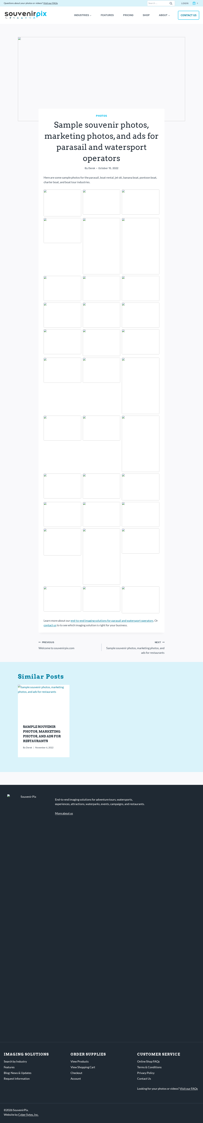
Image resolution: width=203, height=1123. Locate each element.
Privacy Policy (145, 1073)
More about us (64, 813)
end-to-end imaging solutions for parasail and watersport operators (112, 620)
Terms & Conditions (149, 1067)
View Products (80, 1061)
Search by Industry (15, 1061)
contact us (50, 625)
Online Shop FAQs (148, 1061)
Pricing (128, 15)
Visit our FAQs (50, 3)
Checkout (76, 1073)
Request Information (17, 1078)
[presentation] (43, 702)
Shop (146, 15)
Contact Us (188, 15)
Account (76, 1078)
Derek (91, 168)
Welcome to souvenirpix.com (56, 645)
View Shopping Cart (83, 1067)
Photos (101, 115)
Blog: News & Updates (17, 1073)
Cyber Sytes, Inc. (28, 1114)
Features (107, 15)
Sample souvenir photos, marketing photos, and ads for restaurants (135, 647)
